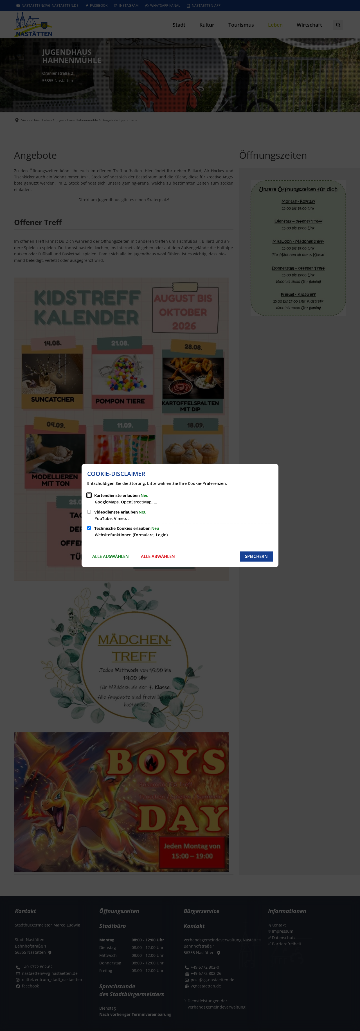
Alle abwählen (158, 556)
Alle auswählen (110, 556)
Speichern (256, 556)
